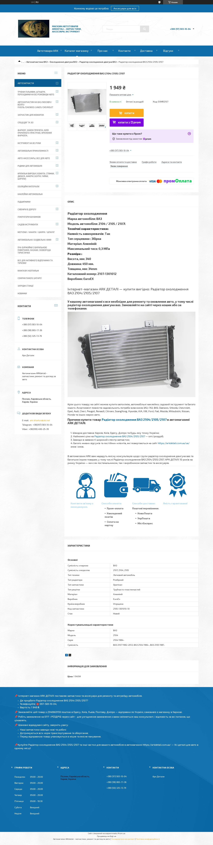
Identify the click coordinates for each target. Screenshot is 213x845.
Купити (129, 113)
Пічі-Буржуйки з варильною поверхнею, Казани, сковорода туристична (34, 250)
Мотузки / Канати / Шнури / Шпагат (36, 232)
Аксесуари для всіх (125, 8)
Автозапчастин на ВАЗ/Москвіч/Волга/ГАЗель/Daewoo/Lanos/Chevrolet (35, 105)
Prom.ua (121, 833)
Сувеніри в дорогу (27, 209)
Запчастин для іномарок (31, 115)
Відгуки (168, 50)
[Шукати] (144, 29)
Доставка (146, 50)
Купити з (124, 122)
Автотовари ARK (47, 50)
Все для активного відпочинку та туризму (35, 261)
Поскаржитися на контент (123, 839)
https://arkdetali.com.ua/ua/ (174, 443)
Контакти (124, 50)
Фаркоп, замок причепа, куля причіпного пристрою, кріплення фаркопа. (35, 133)
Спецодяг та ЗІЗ (25, 122)
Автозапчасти (26, 83)
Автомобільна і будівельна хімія (34, 240)
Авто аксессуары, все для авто (34, 158)
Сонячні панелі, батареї (30, 278)
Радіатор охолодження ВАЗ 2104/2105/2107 (134, 419)
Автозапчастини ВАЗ (37, 62)
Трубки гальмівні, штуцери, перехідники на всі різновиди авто (36, 93)
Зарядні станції (25, 286)
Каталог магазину (77, 50)
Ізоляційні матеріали (28, 186)
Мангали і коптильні (28, 270)
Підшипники (24, 202)
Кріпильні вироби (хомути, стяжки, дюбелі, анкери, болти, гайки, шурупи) (36, 176)
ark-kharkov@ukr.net (40, 420)
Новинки (22, 293)
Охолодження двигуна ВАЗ (63, 62)
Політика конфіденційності (148, 839)
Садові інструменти (28, 224)
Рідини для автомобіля (30, 166)
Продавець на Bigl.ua (106, 836)
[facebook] (66, 655)
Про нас (102, 50)
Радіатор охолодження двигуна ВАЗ (98, 62)
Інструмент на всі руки (29, 143)
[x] (70, 655)
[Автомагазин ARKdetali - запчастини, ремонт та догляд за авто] (33, 36)
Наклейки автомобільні (30, 194)
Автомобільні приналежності (33, 151)
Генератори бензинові (29, 217)
